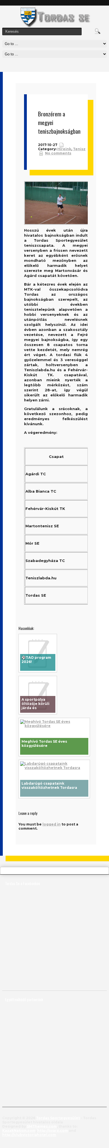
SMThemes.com (42, 1126)
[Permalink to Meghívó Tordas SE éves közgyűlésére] (54, 726)
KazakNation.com (18, 1130)
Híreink (64, 149)
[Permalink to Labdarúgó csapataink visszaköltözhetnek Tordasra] (54, 768)
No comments (58, 153)
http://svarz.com (52, 1130)
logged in (51, 824)
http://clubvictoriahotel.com (29, 1135)
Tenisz (79, 149)
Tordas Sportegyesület (58, 1118)
